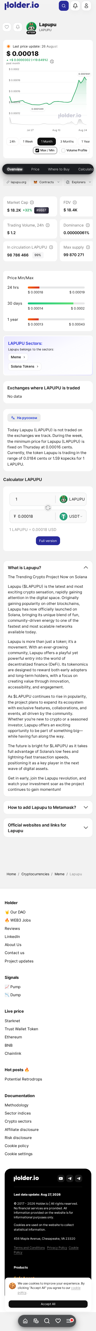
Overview (14, 169)
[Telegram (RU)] (78, 1178)
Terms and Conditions (29, 1247)
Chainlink (13, 1053)
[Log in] (86, 6)
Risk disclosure (18, 1137)
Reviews (12, 928)
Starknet (12, 1021)
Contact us (14, 952)
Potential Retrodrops (23, 1079)
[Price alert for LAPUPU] (17, 27)
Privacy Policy (57, 1247)
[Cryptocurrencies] (36, 1321)
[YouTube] (61, 1178)
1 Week (28, 141)
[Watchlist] (58, 1321)
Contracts (46, 182)
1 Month (46, 141)
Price (35, 169)
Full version (48, 541)
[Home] (25, 1321)
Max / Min (47, 150)
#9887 (41, 210)
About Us (13, 944)
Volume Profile (76, 150)
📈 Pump (12, 986)
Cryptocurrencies (35, 874)
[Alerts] (75, 6)
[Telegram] (70, 1178)
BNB (9, 1045)
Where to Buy (59, 169)
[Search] (64, 6)
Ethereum (13, 1037)
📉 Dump (13, 995)
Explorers (78, 182)
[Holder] (26, 1178)
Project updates (19, 961)
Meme (59, 874)
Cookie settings (18, 1153)
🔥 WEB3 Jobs (18, 920)
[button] (47, 1321)
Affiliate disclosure (22, 1129)
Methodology (17, 1105)
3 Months (67, 141)
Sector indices (18, 1113)
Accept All (48, 1304)
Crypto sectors (18, 1121)
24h (12, 141)
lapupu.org (18, 182)
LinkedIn (12, 936)
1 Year (85, 141)
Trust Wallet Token (21, 1029)
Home (11, 874)
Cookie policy (17, 1145)
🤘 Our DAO (15, 912)
